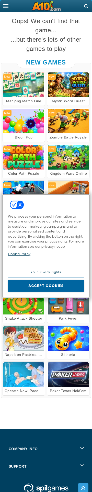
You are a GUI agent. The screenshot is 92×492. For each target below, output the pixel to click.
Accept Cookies (46, 285)
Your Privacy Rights (46, 272)
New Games (46, 62)
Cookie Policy (19, 254)
